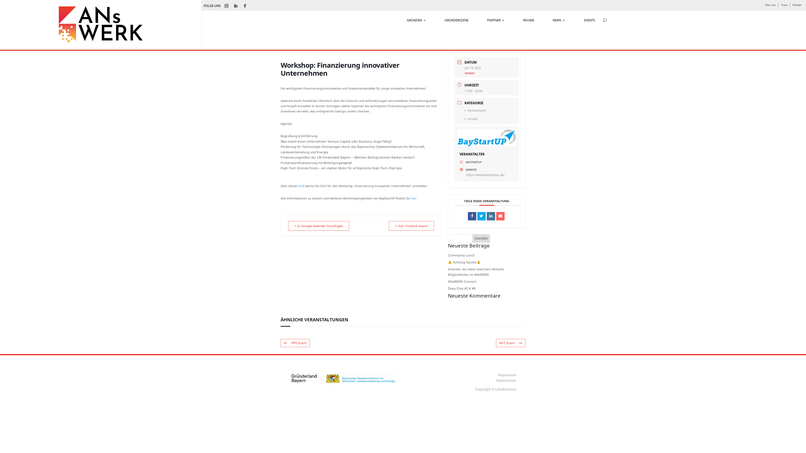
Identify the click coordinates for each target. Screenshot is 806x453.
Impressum (507, 375)
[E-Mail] (500, 216)
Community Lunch (461, 255)
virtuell (473, 119)
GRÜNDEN (414, 20)
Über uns (770, 5)
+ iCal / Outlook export (411, 226)
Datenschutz (506, 380)
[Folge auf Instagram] (226, 6)
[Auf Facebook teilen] (472, 216)
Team (784, 5)
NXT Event (507, 343)
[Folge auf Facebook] (245, 6)
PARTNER (494, 20)
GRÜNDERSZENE (456, 20)
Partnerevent (477, 110)
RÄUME (528, 20)
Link (302, 186)
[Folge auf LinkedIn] (235, 6)
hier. (414, 198)
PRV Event (299, 343)
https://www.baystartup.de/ (485, 175)
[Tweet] (481, 216)
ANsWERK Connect (462, 282)
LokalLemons (505, 389)
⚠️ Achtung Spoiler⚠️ (464, 262)
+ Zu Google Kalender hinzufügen (318, 226)
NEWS (557, 20)
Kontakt (797, 5)
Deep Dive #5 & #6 (462, 288)
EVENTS (589, 20)
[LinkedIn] (491, 216)
